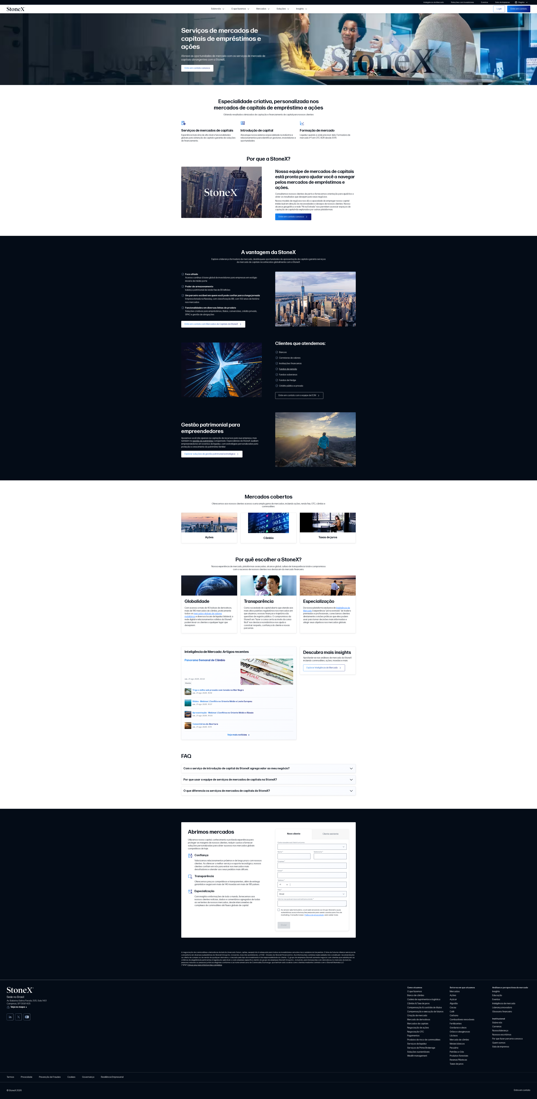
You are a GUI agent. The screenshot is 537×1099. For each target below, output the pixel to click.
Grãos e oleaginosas (460, 1031)
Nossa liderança (500, 1030)
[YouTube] (26, 1017)
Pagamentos (413, 1035)
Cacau (453, 1007)
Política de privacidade (314, 915)
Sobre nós (497, 1022)
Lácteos (454, 1035)
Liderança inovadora (502, 1007)
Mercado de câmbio (459, 1039)
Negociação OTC (415, 1031)
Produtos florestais (459, 1056)
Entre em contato (522, 1090)
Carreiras (496, 1026)
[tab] (293, 834)
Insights (496, 991)
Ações (453, 995)
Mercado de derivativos (418, 1019)
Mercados (455, 991)
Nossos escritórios (501, 1034)
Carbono (454, 1015)
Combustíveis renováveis (462, 1019)
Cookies (71, 1077)
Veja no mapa (18, 1007)
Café (452, 1011)
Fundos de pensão (288, 369)
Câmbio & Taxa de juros (418, 1003)
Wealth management (417, 1056)
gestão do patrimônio (203, 441)
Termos (10, 1077)
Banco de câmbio (415, 995)
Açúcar (453, 999)
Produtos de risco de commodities (423, 1039)
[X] (18, 1017)
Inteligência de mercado (503, 1003)
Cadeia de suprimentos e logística (423, 999)
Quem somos (498, 1043)
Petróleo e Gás (457, 1052)
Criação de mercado (417, 1015)
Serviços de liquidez (417, 1044)
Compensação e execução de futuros (425, 1011)
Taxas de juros (456, 1064)
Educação (497, 995)
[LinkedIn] (10, 1017)
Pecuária (454, 1048)
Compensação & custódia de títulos (424, 1007)
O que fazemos (414, 991)
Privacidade (26, 1077)
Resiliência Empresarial (112, 1077)
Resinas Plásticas (458, 1060)
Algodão (454, 1003)
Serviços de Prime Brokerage (421, 1048)
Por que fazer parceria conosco (507, 1038)
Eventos (496, 999)
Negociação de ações (418, 1027)
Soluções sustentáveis (418, 1052)
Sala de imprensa (500, 1046)
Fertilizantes (456, 1023)
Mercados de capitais (417, 1023)
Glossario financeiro (502, 1011)
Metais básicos (457, 1044)
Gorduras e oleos (458, 1027)
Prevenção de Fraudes (50, 1077)
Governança (88, 1077)
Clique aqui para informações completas (205, 965)
